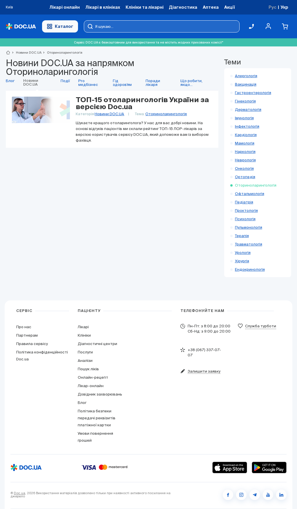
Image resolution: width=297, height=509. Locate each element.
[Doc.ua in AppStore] (229, 467)
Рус (272, 7)
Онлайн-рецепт (93, 377)
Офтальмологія (249, 194)
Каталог (64, 26)
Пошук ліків (88, 369)
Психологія (245, 219)
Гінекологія (245, 101)
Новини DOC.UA (26, 52)
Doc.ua (19, 493)
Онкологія (244, 168)
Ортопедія (245, 177)
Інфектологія (247, 126)
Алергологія (246, 76)
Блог (82, 402)
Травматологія (248, 244)
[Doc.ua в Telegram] (254, 495)
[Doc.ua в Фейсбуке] (228, 495)
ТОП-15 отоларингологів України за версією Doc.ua (142, 104)
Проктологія (246, 210)
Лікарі (83, 327)
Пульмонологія (248, 227)
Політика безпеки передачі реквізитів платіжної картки (96, 418)
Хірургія (242, 261)
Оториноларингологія (166, 114)
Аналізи (85, 360)
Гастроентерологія (253, 93)
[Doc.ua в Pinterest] (281, 495)
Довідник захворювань (100, 394)
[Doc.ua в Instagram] (241, 495)
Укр (284, 7)
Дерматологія (248, 109)
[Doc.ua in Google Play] (269, 467)
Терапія (242, 236)
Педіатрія (244, 202)
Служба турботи (260, 326)
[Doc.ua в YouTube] (268, 495)
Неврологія (245, 160)
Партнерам (27, 335)
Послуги (85, 352)
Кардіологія (246, 135)
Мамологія (244, 143)
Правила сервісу (32, 344)
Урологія (243, 252)
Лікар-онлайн (91, 386)
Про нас (23, 327)
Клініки (84, 335)
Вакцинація (245, 84)
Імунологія (244, 118)
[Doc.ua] (21, 26)
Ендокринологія (250, 269)
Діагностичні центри (97, 344)
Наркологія (245, 151)
